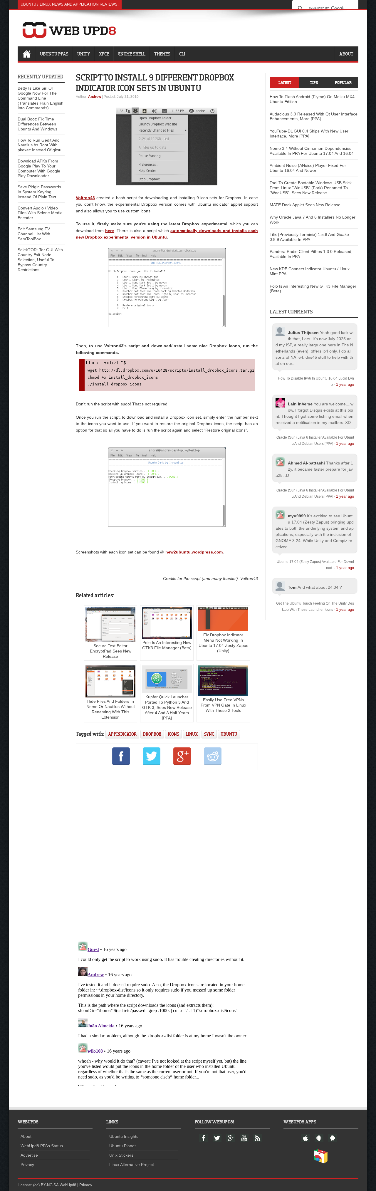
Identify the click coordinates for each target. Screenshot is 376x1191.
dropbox (152, 734)
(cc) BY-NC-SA (45, 1185)
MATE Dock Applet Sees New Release (305, 204)
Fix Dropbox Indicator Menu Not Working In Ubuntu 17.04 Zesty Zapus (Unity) (223, 643)
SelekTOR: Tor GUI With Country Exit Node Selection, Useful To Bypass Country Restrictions (40, 259)
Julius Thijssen (303, 332)
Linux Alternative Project (131, 1164)
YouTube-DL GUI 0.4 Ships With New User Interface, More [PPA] (309, 133)
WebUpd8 (68, 1185)
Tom (292, 587)
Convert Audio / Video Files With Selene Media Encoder (40, 213)
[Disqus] (167, 854)
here (109, 230)
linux (192, 734)
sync (209, 734)
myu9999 (297, 516)
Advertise (29, 1155)
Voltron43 (85, 197)
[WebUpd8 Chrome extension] (320, 1162)
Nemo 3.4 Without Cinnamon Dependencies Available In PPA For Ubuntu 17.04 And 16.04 (312, 151)
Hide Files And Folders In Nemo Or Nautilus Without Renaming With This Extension (110, 709)
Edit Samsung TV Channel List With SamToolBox (34, 234)
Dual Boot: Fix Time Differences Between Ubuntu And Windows (37, 124)
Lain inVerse (300, 404)
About (346, 54)
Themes (162, 54)
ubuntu (229, 734)
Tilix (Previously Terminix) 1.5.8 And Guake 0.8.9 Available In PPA (309, 237)
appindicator (122, 734)
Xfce (104, 54)
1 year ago (345, 384)
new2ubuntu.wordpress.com (194, 552)
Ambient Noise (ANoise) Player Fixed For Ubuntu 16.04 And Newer (308, 168)
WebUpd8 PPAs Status (42, 1145)
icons (173, 734)
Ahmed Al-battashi (306, 463)
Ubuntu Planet (122, 1145)
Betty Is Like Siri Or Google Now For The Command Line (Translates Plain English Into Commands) (40, 98)
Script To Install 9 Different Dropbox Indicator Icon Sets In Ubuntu (155, 82)
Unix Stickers (121, 1155)
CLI (182, 54)
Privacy (27, 1164)
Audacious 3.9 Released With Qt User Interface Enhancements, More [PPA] (313, 116)
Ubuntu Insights (123, 1136)
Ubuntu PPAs (54, 54)
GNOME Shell (131, 54)
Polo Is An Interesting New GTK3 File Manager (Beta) (167, 645)
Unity (83, 54)
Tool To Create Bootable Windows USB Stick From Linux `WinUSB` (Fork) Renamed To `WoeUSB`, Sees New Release (311, 187)
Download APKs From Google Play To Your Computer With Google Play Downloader (39, 168)
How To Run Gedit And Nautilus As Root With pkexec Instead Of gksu (39, 145)
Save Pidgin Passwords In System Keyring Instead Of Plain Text (39, 191)
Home (26, 53)
